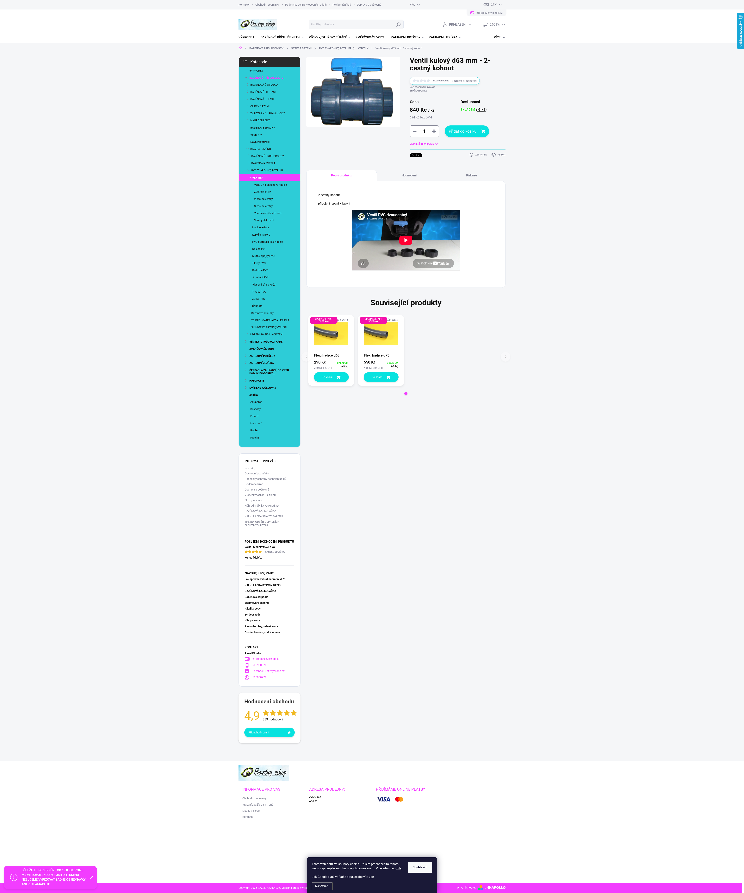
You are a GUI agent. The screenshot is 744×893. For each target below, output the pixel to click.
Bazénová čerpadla (256, 596)
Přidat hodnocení (258, 732)
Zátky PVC (258, 298)
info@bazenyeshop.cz (265, 658)
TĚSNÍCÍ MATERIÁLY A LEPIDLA (270, 320)
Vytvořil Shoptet (466, 887)
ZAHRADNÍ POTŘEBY (262, 356)
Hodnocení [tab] (409, 175)
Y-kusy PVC (259, 291)
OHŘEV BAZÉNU (260, 106)
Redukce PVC (260, 270)
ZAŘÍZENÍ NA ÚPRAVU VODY (267, 113)
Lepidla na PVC (261, 234)
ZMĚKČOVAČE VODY (262, 348)
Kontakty (244, 4)
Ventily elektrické (264, 220)
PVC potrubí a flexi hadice (267, 241)
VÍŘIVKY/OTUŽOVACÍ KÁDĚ (265, 341)
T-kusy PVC (259, 263)
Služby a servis (253, 500)
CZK (494, 5)
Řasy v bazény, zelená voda (261, 626)
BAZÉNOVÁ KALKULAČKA (260, 510)
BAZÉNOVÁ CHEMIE (262, 99)
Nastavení (322, 886)
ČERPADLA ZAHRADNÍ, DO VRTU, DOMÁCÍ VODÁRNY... (269, 372)
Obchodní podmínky (267, 4)
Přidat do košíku (462, 131)
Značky (253, 394)
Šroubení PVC (260, 277)
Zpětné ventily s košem (267, 213)
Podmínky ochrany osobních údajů (306, 4)
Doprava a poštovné (369, 4)
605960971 (259, 665)
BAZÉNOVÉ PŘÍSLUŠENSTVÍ (266, 77)
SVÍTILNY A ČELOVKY (262, 387)
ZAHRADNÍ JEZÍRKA (261, 362)
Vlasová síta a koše (263, 284)
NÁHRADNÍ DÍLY (260, 120)
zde (398, 868)
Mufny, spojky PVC (263, 255)
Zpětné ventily (262, 191)
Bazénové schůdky (262, 313)
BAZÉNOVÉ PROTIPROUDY (267, 156)
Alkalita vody (253, 608)
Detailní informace (422, 143)
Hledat (398, 24)
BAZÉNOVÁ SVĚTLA (263, 163)
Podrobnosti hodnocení (464, 80)
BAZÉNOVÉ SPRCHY (262, 127)
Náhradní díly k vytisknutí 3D (262, 505)
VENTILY (257, 177)
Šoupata (257, 305)
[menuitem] (248, 37)
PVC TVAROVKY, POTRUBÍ (267, 170)
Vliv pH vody (252, 620)
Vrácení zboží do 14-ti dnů (260, 495)
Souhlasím (420, 867)
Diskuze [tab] (471, 175)
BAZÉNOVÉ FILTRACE (263, 91)
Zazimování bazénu (257, 602)
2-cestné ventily (263, 198)
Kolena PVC (259, 248)
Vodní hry (256, 134)
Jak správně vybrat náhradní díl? (265, 579)
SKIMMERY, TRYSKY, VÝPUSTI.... (270, 327)
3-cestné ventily (263, 206)
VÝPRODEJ (256, 70)
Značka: (418, 91)
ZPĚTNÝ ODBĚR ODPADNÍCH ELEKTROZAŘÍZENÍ (262, 523)
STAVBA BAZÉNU (260, 149)
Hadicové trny (260, 227)
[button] (406, 393)
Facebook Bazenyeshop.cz (268, 671)
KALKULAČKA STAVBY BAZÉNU (264, 516)
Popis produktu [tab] (341, 175)
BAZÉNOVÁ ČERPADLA (264, 84)
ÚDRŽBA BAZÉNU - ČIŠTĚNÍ (266, 334)
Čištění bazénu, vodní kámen (262, 632)
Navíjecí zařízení (260, 141)
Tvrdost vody (252, 614)
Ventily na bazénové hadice (270, 184)
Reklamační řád (341, 4)
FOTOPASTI (256, 380)
